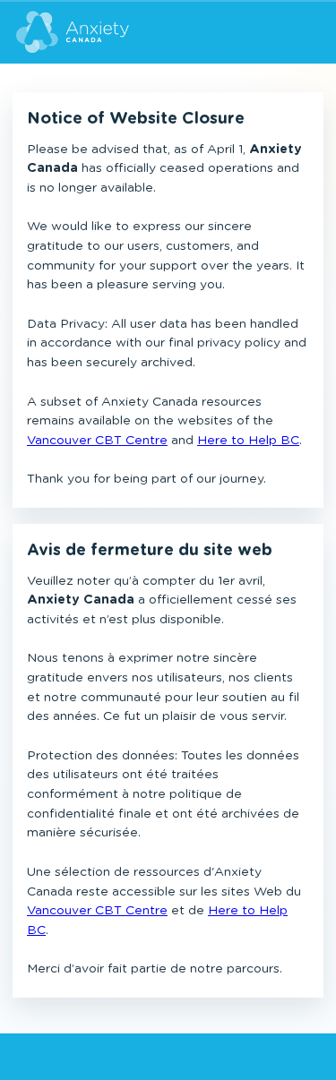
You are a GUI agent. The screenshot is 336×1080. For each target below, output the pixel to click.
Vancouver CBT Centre (97, 440)
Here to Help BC (248, 440)
